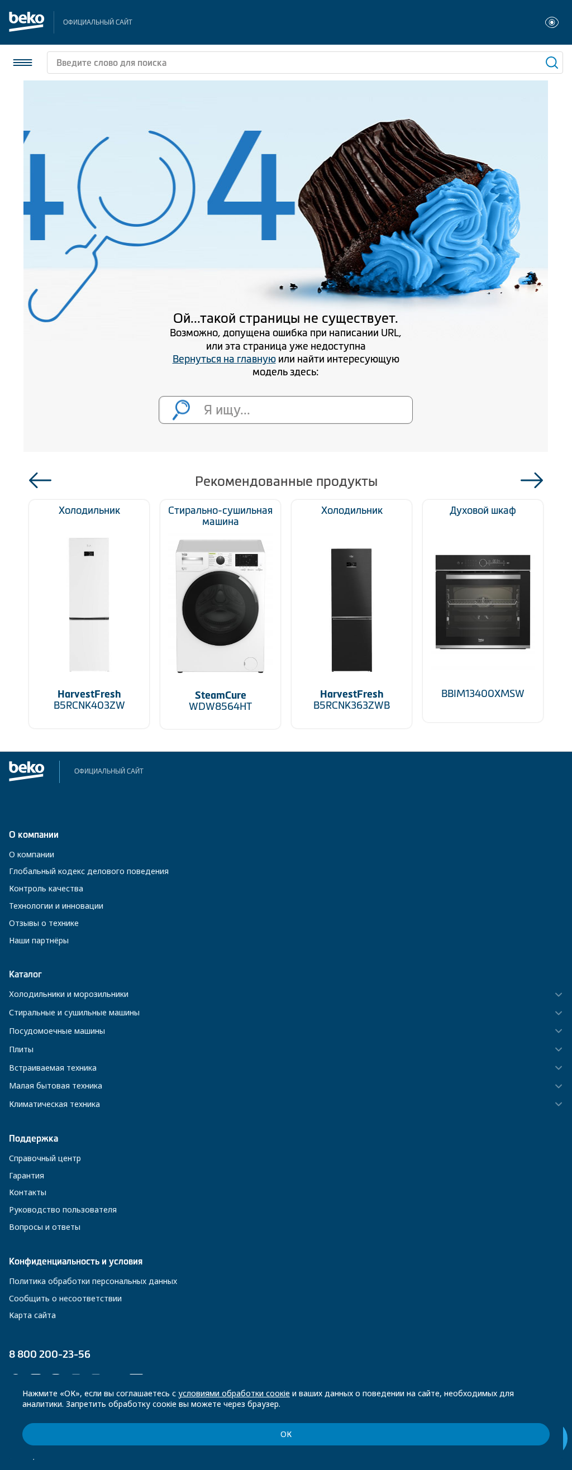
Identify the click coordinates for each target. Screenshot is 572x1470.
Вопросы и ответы (44, 1226)
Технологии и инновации (56, 905)
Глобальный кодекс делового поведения (89, 871)
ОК (286, 1434)
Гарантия (26, 1175)
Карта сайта (32, 1315)
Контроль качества (46, 888)
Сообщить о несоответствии (65, 1298)
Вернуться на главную (224, 359)
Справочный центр (45, 1158)
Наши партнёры (39, 940)
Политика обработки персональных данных (93, 1281)
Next (532, 480)
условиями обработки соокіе (234, 1393)
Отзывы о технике (44, 923)
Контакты (27, 1192)
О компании (31, 854)
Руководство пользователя (63, 1209)
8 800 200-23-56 (49, 1354)
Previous (40, 480)
